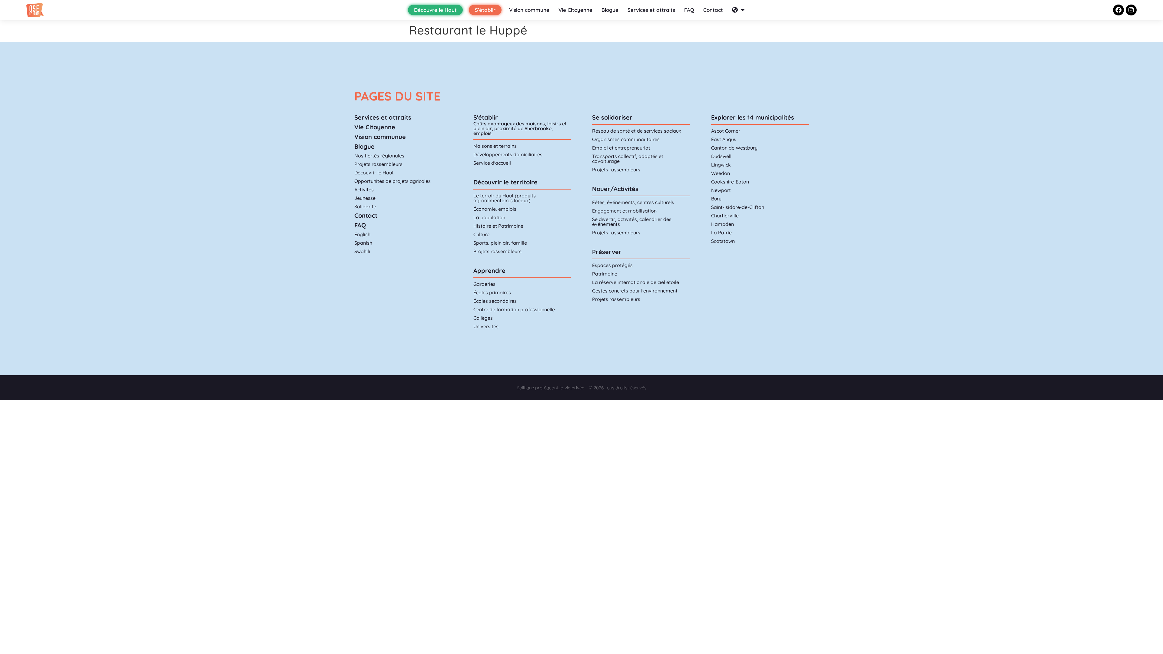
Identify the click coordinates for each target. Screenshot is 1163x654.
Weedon (720, 173)
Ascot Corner (725, 131)
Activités (364, 190)
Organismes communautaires (626, 139)
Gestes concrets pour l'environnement (635, 291)
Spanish (363, 243)
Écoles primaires (492, 292)
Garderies (484, 284)
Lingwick (721, 165)
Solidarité (365, 206)
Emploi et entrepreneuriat (621, 148)
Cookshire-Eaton (730, 182)
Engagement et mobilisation (624, 211)
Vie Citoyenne (575, 10)
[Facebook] (1118, 10)
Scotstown (723, 241)
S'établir (485, 117)
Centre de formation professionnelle (514, 309)
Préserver (606, 252)
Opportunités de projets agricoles (392, 181)
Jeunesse (365, 198)
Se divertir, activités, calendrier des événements (631, 221)
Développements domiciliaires (507, 154)
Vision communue (380, 136)
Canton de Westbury (734, 148)
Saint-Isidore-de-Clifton (737, 207)
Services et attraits (651, 10)
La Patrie (721, 233)
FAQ (689, 10)
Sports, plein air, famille (500, 243)
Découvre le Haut (435, 10)
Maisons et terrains (495, 146)
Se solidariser (612, 117)
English (362, 234)
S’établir (485, 10)
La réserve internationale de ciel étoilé (635, 282)
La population (489, 217)
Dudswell (721, 156)
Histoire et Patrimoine (498, 226)
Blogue (609, 10)
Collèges (483, 318)
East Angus (723, 139)
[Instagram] (1131, 10)
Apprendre (489, 270)
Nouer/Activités (615, 189)
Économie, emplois (494, 209)
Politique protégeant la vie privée (550, 388)
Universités (486, 326)
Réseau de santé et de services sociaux (636, 131)
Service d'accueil (492, 163)
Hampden (722, 224)
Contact (713, 10)
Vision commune (529, 10)
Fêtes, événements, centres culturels (633, 202)
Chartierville (725, 216)
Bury (716, 199)
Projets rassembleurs (378, 164)
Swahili (362, 251)
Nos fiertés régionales (379, 156)
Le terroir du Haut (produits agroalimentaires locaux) (504, 198)
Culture (481, 234)
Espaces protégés (612, 265)
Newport (721, 190)
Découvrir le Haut (374, 173)
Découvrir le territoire (505, 182)
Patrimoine (604, 274)
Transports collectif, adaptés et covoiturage (627, 158)
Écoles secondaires (495, 301)
